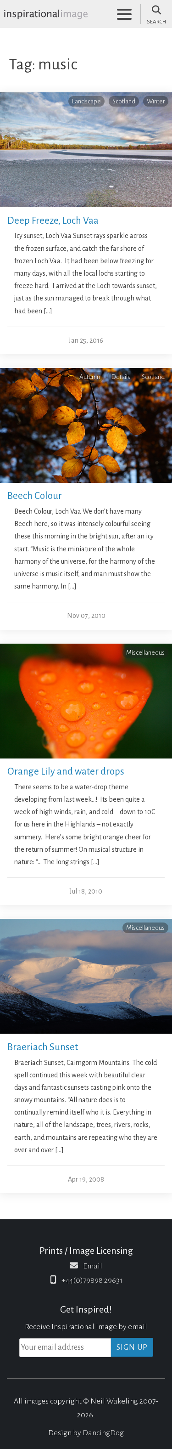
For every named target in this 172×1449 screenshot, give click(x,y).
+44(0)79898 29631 (91, 1280)
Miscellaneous (145, 652)
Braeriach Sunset (42, 1047)
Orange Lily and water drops (65, 771)
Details (120, 377)
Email (92, 1266)
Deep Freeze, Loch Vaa (53, 220)
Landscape (86, 101)
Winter (156, 101)
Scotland (123, 101)
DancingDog (103, 1433)
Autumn (89, 377)
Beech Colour (34, 496)
